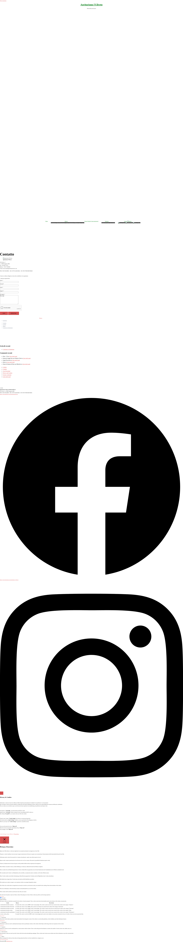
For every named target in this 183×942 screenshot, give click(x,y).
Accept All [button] (9, 834)
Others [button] (1, 934)
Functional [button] (2, 915)
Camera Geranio (81, 222)
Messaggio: (2, 294)
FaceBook (5, 320)
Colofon (4, 324)
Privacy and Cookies (7, 373)
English (131, 222)
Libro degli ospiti (13, 356)
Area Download (6, 371)
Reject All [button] (13, 834)
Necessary (4, 897)
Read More (17, 834)
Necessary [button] (2, 896)
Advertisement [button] (3, 930)
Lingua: (125, 221)
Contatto (4, 323)
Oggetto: (2, 290)
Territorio (107, 221)
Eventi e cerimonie (7, 375)
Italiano (138, 222)
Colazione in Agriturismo (8, 327)
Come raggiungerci (94, 221)
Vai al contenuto (3, 0)
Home (46, 221)
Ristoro (85, 221)
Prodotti (89, 221)
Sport (114, 222)
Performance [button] (2, 920)
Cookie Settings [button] (3, 834)
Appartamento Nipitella (55, 222)
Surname (2, 283)
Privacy (40, 318)
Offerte (4, 326)
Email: (1, 287)
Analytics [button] (2, 925)
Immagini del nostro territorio (107, 222)
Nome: (1, 280)
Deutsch (124, 222)
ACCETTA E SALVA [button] (4, 939)
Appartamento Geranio (64, 222)
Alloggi (66, 221)
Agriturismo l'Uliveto (91, 4)
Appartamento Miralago (73, 222)
